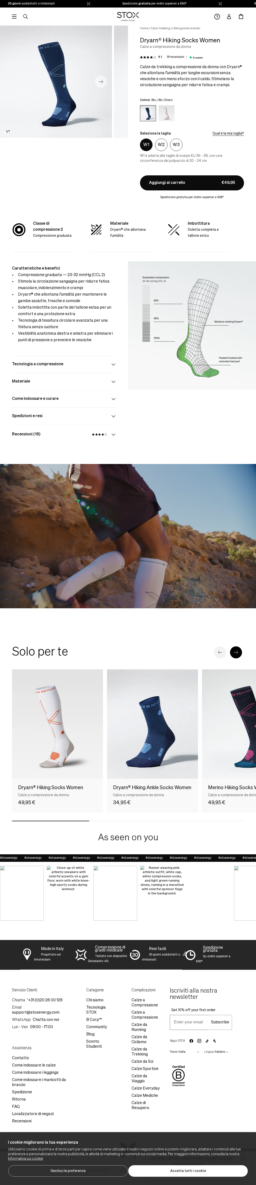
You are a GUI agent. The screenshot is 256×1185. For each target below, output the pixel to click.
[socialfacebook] (191, 1041)
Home (144, 28)
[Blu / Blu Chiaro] (148, 113)
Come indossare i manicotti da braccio (39, 1082)
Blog (90, 1034)
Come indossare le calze (34, 1065)
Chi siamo (95, 1000)
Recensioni (22, 1121)
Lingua (209, 1051)
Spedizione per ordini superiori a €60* (129, 3)
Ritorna (19, 1100)
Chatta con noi (46, 1020)
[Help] (217, 17)
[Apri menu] (14, 17)
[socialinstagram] (199, 1041)
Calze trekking (160, 28)
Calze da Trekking (140, 1051)
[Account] (229, 17)
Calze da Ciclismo (139, 1039)
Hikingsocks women (186, 28)
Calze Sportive (145, 1069)
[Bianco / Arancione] (166, 113)
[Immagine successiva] (101, 82)
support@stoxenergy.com (36, 1013)
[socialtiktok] (207, 1041)
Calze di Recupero (140, 1105)
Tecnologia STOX (96, 1010)
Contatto (20, 1058)
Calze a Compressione (145, 1002)
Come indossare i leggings (35, 1073)
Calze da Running (139, 1027)
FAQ (16, 1107)
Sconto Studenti (94, 1044)
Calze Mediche (145, 1096)
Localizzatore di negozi (33, 1114)
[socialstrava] (214, 1041)
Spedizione (22, 1092)
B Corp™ (94, 1020)
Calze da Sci (142, 1062)
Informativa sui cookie (25, 1158)
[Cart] (241, 17)
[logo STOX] (128, 16)
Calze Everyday (146, 1089)
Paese (174, 1051)
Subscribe (220, 1022)
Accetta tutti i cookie (188, 1171)
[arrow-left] (220, 652)
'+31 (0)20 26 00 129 (44, 1000)
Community (96, 1027)
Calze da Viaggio (139, 1078)
